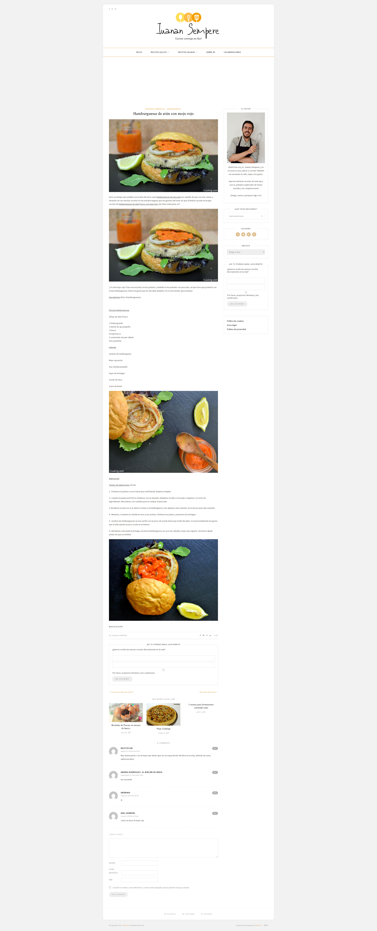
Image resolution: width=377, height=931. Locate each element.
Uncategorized (174, 109)
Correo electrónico (113, 871)
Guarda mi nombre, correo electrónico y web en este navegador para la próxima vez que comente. (151, 887)
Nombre (112, 863)
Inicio (139, 52)
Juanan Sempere (119, 635)
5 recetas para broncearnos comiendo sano (201, 706)
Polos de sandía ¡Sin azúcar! (122, 692)
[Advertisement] (188, 85)
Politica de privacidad (236, 329)
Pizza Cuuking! (163, 728)
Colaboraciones (232, 52)
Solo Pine (126, 925)
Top (265, 925)
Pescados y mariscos (154, 109)
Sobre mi (210, 52)
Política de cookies (235, 321)
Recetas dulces (159, 52)
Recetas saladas (186, 52)
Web (110, 879)
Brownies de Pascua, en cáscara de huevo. (125, 727)
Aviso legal (232, 325)
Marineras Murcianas (208, 692)
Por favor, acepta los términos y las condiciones (243, 296)
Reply (215, 748)
